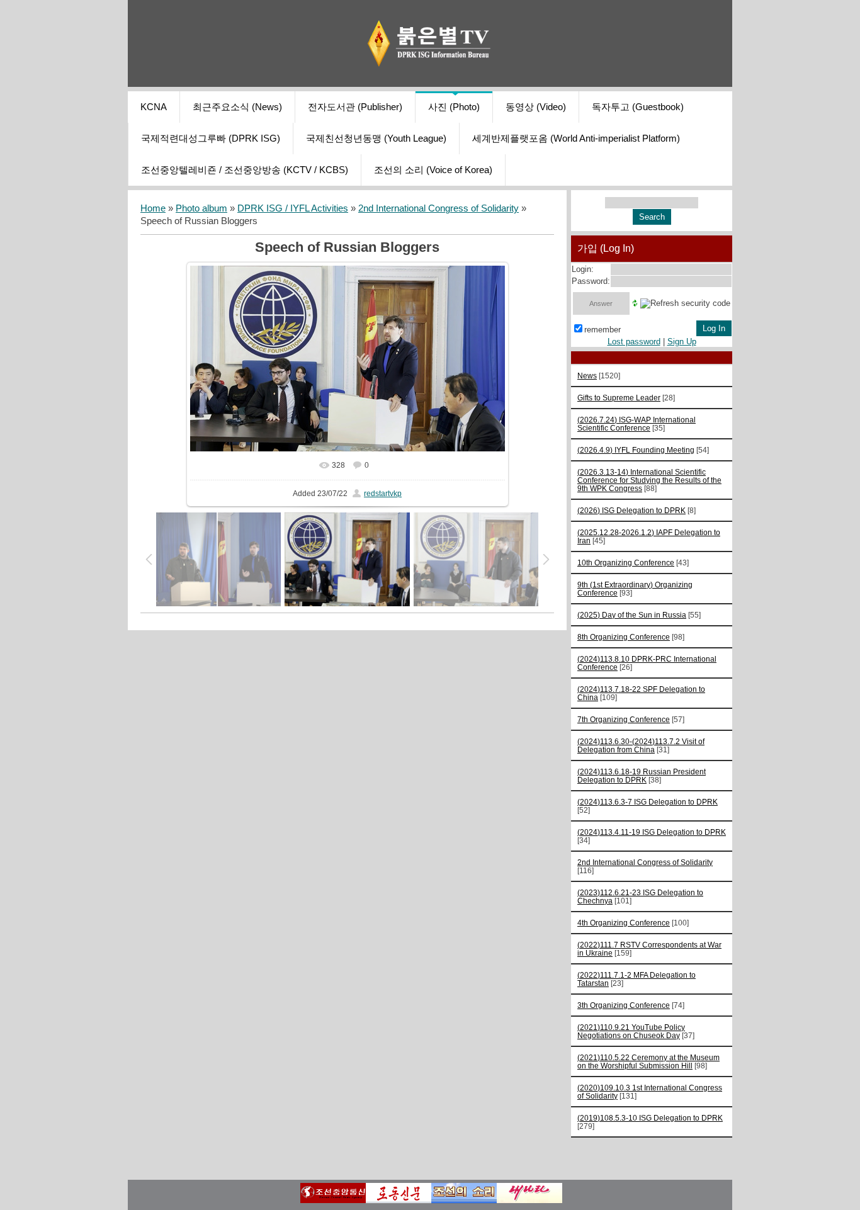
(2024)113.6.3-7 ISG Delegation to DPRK (647, 802)
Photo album (201, 208)
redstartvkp (383, 493)
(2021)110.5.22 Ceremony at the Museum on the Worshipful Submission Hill (648, 1061)
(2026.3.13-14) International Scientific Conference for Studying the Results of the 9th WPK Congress (649, 480)
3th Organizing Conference (623, 1005)
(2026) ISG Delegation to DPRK (631, 510)
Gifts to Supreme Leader (618, 397)
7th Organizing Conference (623, 719)
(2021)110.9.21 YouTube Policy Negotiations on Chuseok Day (631, 1031)
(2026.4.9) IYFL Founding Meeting (635, 450)
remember (602, 329)
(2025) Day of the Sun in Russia (631, 615)
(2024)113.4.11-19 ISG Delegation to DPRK (651, 832)
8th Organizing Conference (623, 637)
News (587, 375)
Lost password (634, 341)
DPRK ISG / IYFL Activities (292, 208)
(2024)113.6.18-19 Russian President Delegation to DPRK (641, 775)
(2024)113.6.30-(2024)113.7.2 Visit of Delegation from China (640, 745)
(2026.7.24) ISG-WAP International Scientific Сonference (636, 424)
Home (153, 208)
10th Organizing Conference (625, 562)
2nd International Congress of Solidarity (438, 208)
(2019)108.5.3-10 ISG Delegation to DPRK (650, 1118)
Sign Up (681, 341)
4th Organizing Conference (623, 923)
